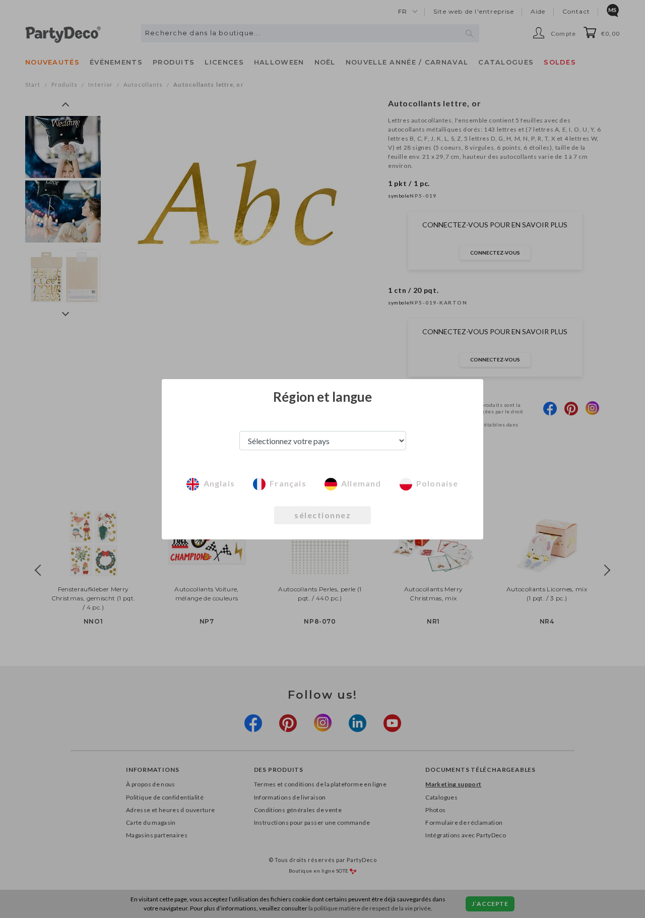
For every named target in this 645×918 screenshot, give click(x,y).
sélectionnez (322, 515)
